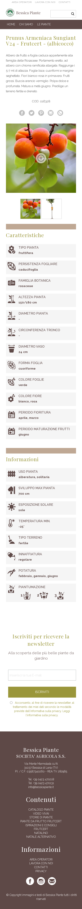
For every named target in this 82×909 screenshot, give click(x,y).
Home (11, 24)
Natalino (41, 833)
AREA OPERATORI (41, 859)
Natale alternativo (41, 836)
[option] (41, 158)
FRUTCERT (41, 829)
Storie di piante (41, 817)
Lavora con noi (45, 2)
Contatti (64, 2)
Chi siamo (26, 24)
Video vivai (41, 813)
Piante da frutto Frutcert (41, 821)
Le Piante (44, 24)
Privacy (41, 871)
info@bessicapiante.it (41, 787)
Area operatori (22, 2)
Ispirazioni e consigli (41, 825)
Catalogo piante (41, 809)
